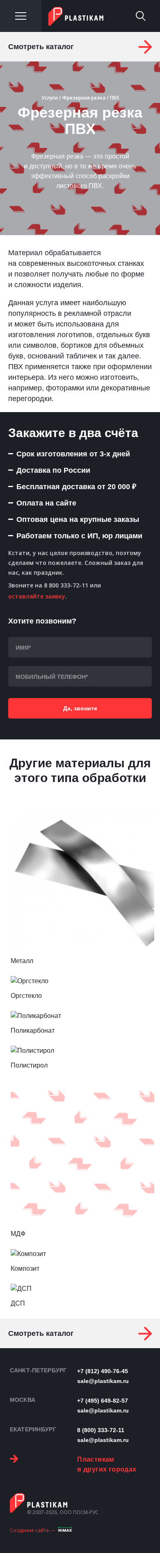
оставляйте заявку (36, 596)
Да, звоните (80, 708)
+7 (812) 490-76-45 (102, 1371)
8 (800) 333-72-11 (100, 1430)
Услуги (49, 97)
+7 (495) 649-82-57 (102, 1400)
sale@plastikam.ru (103, 1381)
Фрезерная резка (83, 97)
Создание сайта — (32, 1530)
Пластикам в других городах (106, 1464)
